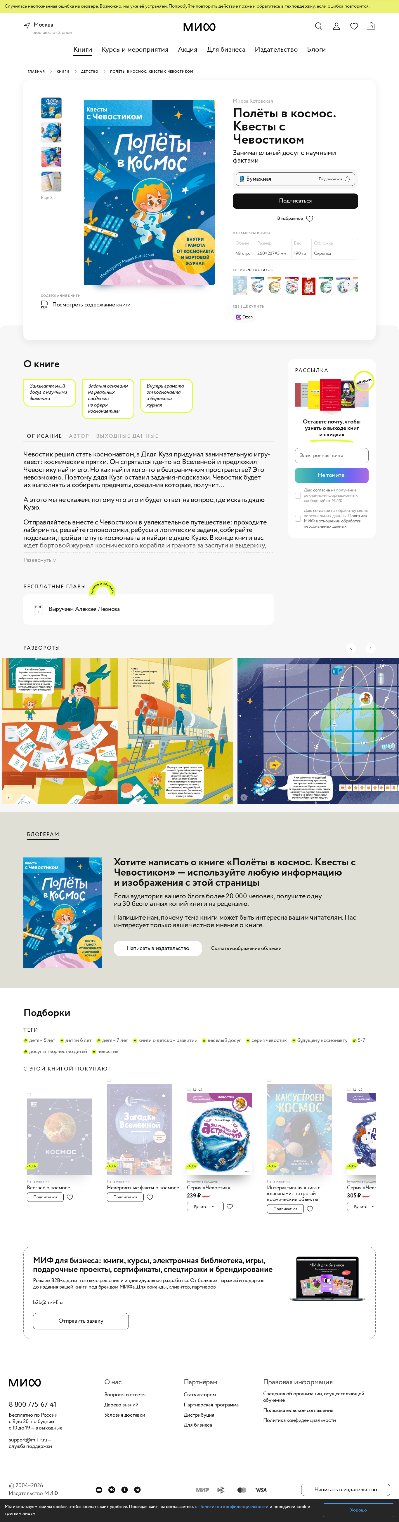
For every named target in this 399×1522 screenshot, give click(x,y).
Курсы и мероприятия (135, 50)
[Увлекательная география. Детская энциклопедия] (327, 286)
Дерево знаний (121, 1405)
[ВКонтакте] (111, 1489)
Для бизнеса (226, 50)
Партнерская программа (211, 1405)
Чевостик (108, 1052)
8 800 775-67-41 (32, 1405)
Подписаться (295, 201)
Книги (82, 50)
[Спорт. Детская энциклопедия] (259, 286)
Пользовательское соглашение (298, 1411)
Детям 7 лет (115, 1041)
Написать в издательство (157, 948)
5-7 (361, 1041)
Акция (187, 50)
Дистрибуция (199, 1415)
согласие (321, 490)
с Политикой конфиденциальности (231, 1506)
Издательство (276, 50)
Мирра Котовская (253, 101)
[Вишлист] (354, 26)
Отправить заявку (80, 1321)
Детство (89, 71)
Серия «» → (253, 270)
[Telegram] (137, 1489)
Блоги (316, 50)
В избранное (290, 218)
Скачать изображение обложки (246, 948)
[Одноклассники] (124, 1489)
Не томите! (332, 475)
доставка (42, 32)
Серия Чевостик (269, 1041)
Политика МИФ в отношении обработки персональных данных (335, 521)
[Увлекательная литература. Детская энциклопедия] (293, 286)
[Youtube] (99, 1489)
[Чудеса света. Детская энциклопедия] (276, 286)
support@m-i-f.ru (28, 1440)
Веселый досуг (224, 1041)
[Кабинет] (336, 26)
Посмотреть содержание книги (91, 305)
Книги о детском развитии (167, 1041)
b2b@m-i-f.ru (48, 1303)
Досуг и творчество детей (58, 1052)
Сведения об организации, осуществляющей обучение (313, 1397)
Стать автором (200, 1395)
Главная (36, 71)
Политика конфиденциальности (299, 1421)
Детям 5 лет (42, 1041)
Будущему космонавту (322, 1041)
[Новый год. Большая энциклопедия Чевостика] (310, 286)
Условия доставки (124, 1415)
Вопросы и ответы (125, 1395)
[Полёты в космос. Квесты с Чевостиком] (241, 285)
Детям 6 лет (78, 1041)
